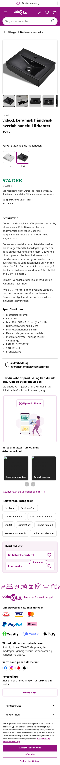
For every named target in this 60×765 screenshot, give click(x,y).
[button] (9, 161)
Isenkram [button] (9, 508)
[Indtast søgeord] (52, 20)
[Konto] (39, 12)
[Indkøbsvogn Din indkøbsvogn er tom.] (54, 12)
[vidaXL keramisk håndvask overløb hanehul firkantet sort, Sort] (30, 67)
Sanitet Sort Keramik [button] (15, 533)
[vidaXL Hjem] (20, 12)
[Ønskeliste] (47, 12)
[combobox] (30, 21)
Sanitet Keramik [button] (45, 524)
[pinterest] (18, 668)
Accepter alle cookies (30, 747)
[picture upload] (30, 424)
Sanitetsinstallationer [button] (43, 533)
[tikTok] (24, 668)
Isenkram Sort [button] (28, 508)
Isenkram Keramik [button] (14, 516)
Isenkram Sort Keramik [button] (42, 516)
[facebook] (5, 668)
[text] (12, 181)
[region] (30, 742)
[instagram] (11, 668)
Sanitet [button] (8, 524)
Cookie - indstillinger (30, 761)
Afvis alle (29, 754)
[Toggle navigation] (5, 12)
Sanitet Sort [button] (24, 524)
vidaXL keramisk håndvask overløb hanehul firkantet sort (27, 126)
